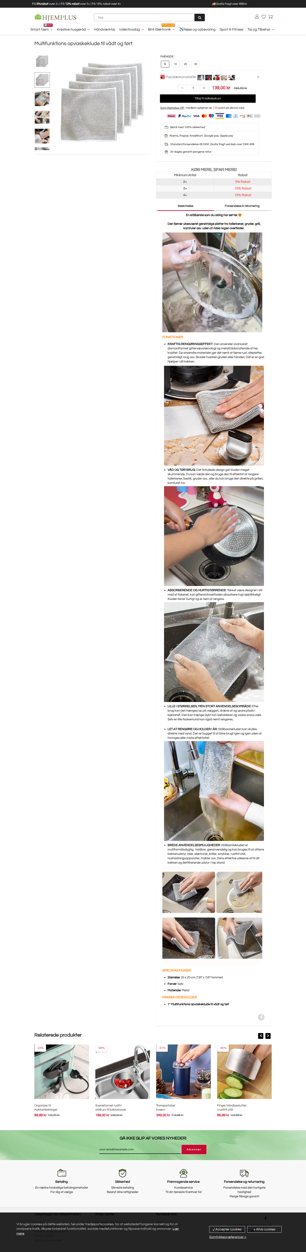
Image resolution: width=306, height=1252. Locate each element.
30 (195, 64)
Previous (38, 112)
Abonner (194, 1149)
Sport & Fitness (231, 29)
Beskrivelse (185, 206)
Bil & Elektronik (159, 29)
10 (175, 64)
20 (185, 64)
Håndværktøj (104, 29)
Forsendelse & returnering (242, 206)
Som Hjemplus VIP (172, 107)
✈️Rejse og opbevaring (197, 29)
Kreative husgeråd (71, 29)
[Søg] (199, 17)
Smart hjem (39, 29)
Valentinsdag (129, 29)
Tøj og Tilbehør (259, 29)
